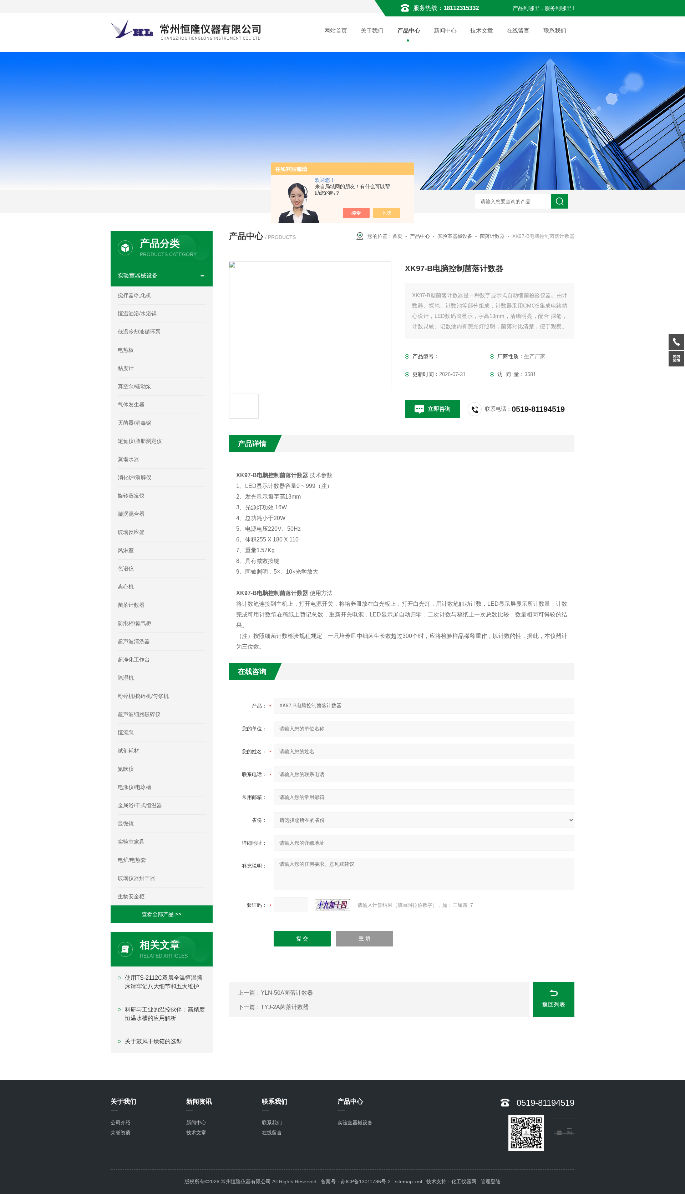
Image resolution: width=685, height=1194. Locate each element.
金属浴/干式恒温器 (140, 805)
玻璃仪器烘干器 (136, 878)
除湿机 (126, 678)
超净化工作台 (134, 659)
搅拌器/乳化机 (134, 295)
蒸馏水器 (128, 459)
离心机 (126, 587)
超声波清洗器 (134, 641)
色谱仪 (126, 568)
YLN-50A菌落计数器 (287, 993)
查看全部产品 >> (162, 914)
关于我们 (372, 31)
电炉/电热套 (132, 860)
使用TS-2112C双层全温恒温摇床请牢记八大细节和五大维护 (163, 982)
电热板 (126, 350)
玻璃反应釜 (131, 532)
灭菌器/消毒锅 (134, 423)
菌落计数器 (492, 236)
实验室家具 (131, 842)
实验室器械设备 (454, 236)
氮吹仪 (126, 769)
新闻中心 (445, 31)
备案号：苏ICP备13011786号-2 (356, 1181)
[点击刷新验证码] (332, 905)
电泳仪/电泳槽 (134, 787)
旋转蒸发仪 (131, 496)
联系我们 (554, 31)
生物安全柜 (131, 896)
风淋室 (126, 550)
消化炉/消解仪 (134, 477)
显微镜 (126, 823)
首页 (397, 236)
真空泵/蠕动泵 (134, 386)
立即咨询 (439, 409)
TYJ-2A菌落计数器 (285, 1007)
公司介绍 (121, 1122)
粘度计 (126, 368)
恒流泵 (126, 732)
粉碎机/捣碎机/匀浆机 (143, 696)
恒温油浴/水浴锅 (137, 313)
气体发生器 (131, 404)
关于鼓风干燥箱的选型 (153, 1041)
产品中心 (408, 31)
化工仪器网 (463, 1181)
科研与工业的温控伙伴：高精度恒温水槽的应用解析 (165, 1013)
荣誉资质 (121, 1132)
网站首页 (335, 31)
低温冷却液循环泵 (139, 332)
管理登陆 (491, 1181)
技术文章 (481, 31)
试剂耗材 (128, 751)
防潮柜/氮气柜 (134, 623)
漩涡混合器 (131, 514)
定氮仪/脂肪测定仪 (140, 441)
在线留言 (518, 31)
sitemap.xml (408, 1181)
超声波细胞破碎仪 (139, 714)
